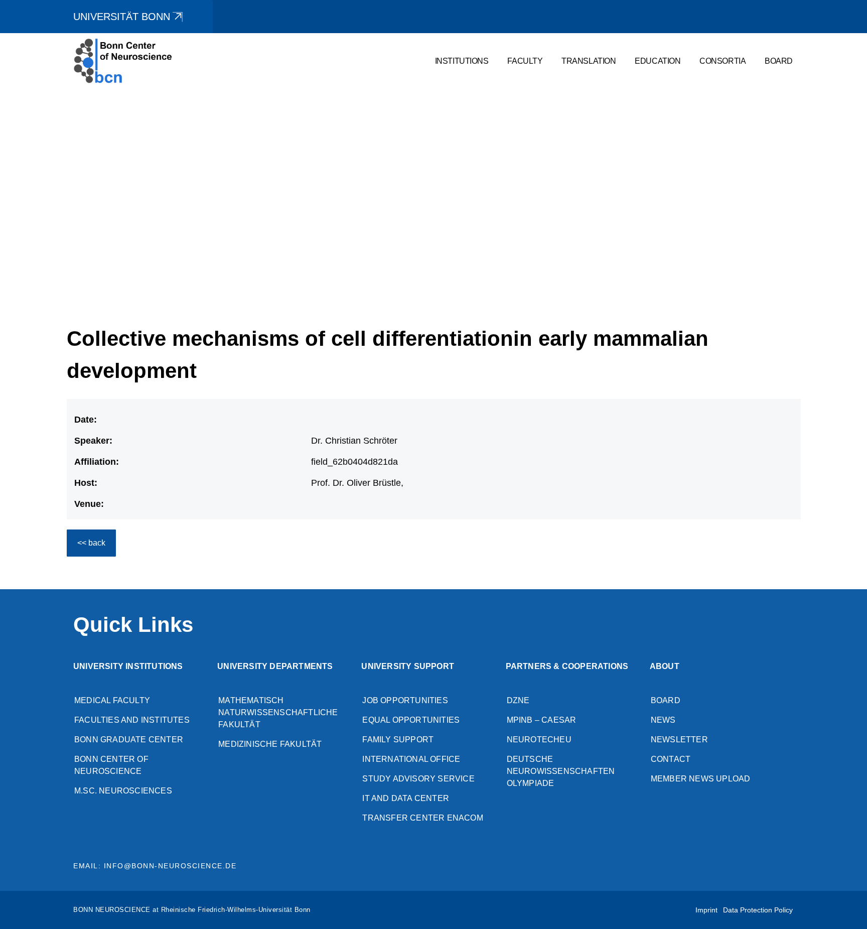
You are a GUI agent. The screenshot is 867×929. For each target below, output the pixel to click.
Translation (588, 60)
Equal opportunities (411, 720)
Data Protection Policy (758, 910)
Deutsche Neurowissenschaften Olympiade (561, 771)
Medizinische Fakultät (270, 744)
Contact (670, 759)
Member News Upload (701, 778)
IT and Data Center (405, 798)
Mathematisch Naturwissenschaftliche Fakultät (278, 712)
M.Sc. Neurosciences (123, 790)
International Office (411, 759)
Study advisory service (418, 778)
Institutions (462, 60)
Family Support (398, 739)
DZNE (518, 700)
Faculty (524, 60)
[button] (829, 277)
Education (657, 60)
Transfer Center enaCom (422, 818)
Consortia (722, 60)
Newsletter (679, 739)
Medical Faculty (112, 700)
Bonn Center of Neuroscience (111, 765)
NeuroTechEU (539, 739)
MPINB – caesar (541, 720)
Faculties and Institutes (132, 720)
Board (779, 60)
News (663, 720)
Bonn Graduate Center (128, 739)
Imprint (706, 910)
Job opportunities (405, 700)
